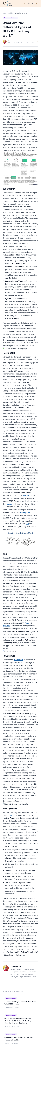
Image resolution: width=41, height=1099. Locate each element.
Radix (12, 815)
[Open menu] (36, 3)
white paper (25, 512)
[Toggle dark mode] (25, 3)
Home (4, 13)
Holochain (18, 659)
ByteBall (6, 626)
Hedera (9, 504)
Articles (11, 13)
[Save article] (36, 41)
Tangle (28, 623)
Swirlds (26, 495)
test (27, 524)
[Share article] (32, 41)
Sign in (30, 3)
